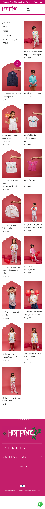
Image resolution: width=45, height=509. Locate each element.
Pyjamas (6, 35)
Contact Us (14, 456)
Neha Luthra (37, 490)
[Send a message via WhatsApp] (40, 504)
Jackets (6, 22)
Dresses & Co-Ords (9, 41)
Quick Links (15, 447)
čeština (21, 466)
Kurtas (5, 31)
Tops (4, 26)
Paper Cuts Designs (18, 490)
